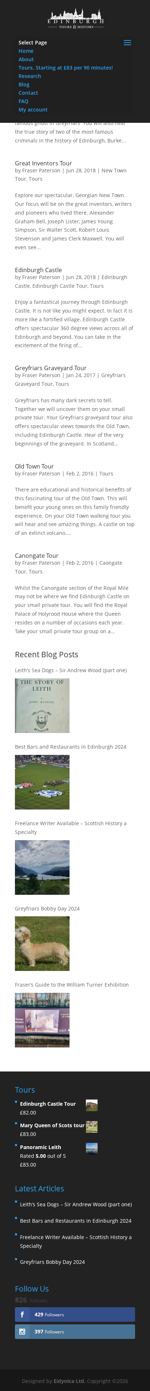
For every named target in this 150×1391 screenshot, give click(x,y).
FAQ (23, 101)
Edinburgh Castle (38, 270)
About (26, 59)
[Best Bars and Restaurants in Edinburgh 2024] (42, 782)
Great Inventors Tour (43, 163)
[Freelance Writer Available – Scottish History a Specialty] (42, 867)
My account (33, 109)
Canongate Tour (37, 556)
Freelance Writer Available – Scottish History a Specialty (71, 827)
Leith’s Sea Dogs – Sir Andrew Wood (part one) (71, 670)
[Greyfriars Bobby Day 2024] (42, 943)
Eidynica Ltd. (70, 1381)
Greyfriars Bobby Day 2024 (47, 908)
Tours (36, 178)
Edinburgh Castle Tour (59, 285)
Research (30, 76)
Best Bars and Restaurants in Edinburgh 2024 (70, 746)
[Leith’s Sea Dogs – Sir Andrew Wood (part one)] (42, 705)
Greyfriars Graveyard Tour (51, 368)
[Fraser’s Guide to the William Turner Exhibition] (42, 1020)
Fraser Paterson (41, 170)
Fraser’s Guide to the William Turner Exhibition (72, 984)
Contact (28, 92)
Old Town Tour (34, 466)
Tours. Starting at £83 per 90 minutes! (66, 67)
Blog (24, 84)
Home (26, 50)
